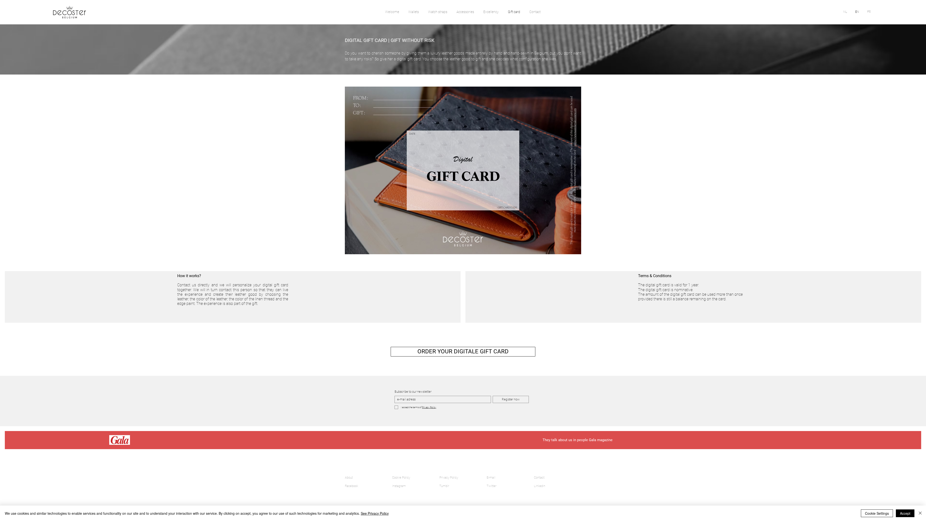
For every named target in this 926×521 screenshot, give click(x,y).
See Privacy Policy (375, 513)
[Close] (920, 513)
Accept (905, 513)
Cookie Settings (877, 513)
